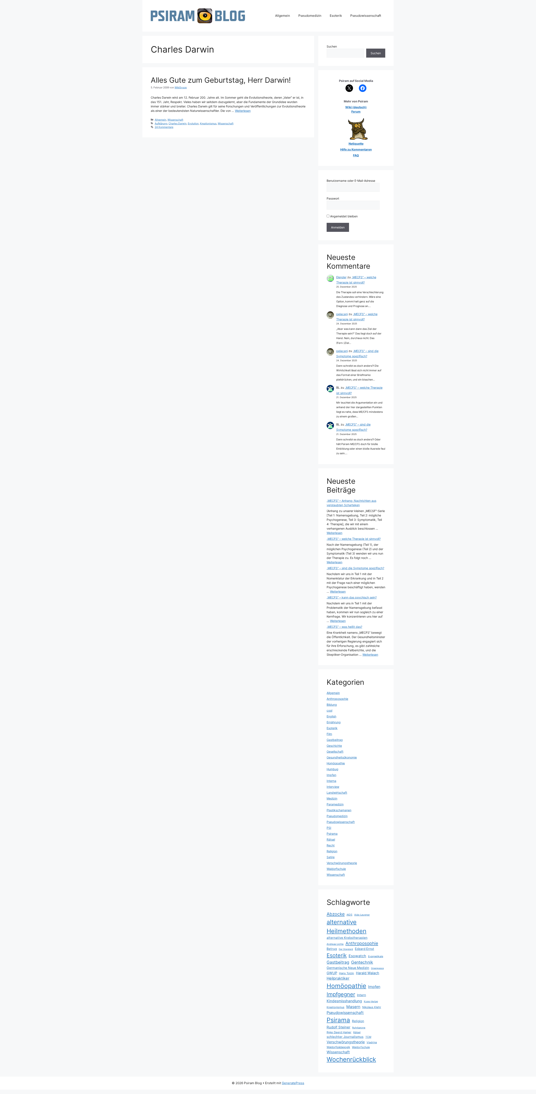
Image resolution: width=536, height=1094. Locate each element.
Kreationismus (208, 123)
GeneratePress (293, 1083)
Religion (332, 851)
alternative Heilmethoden (346, 926)
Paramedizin (335, 804)
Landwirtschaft (337, 792)
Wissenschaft (175, 119)
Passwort (333, 198)
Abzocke (336, 914)
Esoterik (336, 16)
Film (329, 734)
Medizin (332, 798)
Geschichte (334, 745)
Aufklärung (161, 123)
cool (329, 710)
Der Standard (346, 949)
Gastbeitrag (335, 740)
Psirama (332, 833)
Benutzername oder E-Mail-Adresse (351, 180)
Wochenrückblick (351, 1059)
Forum (356, 111)
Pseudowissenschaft (365, 16)
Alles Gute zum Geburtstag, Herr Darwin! (221, 80)
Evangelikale (375, 956)
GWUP (332, 973)
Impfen (331, 775)
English (331, 716)
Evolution (193, 123)
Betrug (332, 949)
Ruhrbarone (358, 1027)
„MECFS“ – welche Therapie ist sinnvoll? (354, 539)
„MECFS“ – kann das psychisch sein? (352, 597)
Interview (333, 786)
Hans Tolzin (346, 973)
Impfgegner (341, 994)
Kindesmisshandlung (344, 1001)
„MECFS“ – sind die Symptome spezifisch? (355, 568)
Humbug (332, 769)
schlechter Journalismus (345, 1037)
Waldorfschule (336, 869)
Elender (341, 277)
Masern (353, 1006)
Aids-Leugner (362, 914)
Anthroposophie (337, 699)
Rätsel (331, 839)
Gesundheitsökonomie (342, 757)
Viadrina (372, 1042)
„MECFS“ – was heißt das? (344, 626)
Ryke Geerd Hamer (339, 1032)
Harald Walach (367, 973)
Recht (331, 845)
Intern (361, 995)
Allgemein (282, 16)
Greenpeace (377, 968)
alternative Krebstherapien (347, 938)
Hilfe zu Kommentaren (356, 149)
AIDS (349, 914)
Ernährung (334, 722)
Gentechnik (362, 962)
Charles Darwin (178, 123)
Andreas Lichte (335, 944)
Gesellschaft (335, 751)
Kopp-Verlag (371, 1001)
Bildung (332, 704)
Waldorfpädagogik (338, 1047)
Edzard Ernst (364, 949)
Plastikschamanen (339, 810)
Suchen (332, 46)
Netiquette (356, 143)
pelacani (342, 314)
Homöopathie (336, 763)
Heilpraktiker (338, 978)
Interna (331, 781)
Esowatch (357, 956)
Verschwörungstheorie (342, 863)
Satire (331, 857)
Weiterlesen (243, 110)
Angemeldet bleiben (343, 216)
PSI (329, 828)
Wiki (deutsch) (356, 107)
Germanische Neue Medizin (348, 968)
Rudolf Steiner (338, 1027)
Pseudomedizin (309, 16)
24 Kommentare (164, 127)
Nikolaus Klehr (371, 1007)
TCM (368, 1037)
